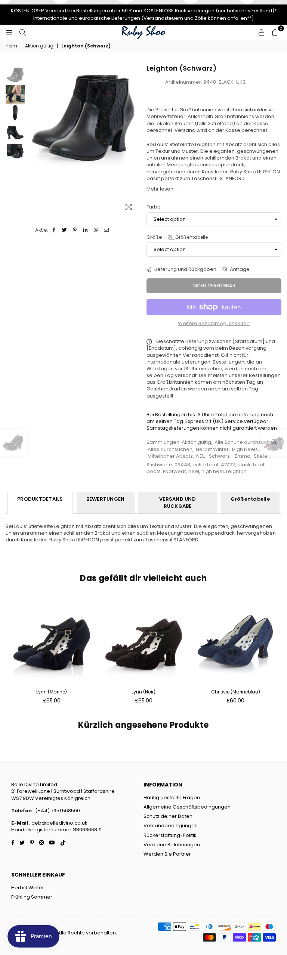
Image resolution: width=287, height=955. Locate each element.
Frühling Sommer (31, 896)
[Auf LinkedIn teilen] (85, 230)
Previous (32, 140)
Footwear (174, 471)
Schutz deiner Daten (168, 816)
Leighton (236, 471)
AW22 (228, 464)
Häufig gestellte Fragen (172, 797)
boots (153, 471)
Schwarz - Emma (229, 456)
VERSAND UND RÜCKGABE (177, 502)
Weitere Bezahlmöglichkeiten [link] (214, 323)
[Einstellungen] (261, 32)
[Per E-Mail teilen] (106, 230)
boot (259, 464)
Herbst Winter (212, 449)
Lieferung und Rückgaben (184, 269)
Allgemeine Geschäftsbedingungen (187, 806)
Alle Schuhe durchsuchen (245, 442)
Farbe (153, 207)
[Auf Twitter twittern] (64, 230)
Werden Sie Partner (167, 853)
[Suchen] (22, 32)
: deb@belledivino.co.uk (58, 822)
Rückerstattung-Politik (170, 835)
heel (193, 471)
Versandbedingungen (171, 825)
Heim (11, 46)
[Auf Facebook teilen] (54, 230)
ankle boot (205, 464)
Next (134, 140)
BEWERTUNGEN (105, 499)
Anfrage (239, 269)
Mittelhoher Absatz (170, 456)
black (244, 464)
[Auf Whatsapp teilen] (96, 230)
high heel (212, 471)
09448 (182, 464)
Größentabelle (191, 237)
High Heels (245, 449)
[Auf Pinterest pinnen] (75, 230)
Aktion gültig (39, 46)
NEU (201, 456)
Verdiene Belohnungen (172, 844)
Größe (177, 237)
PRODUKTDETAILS (40, 499)
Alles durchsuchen (170, 449)
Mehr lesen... (161, 188)
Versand (185, 130)
